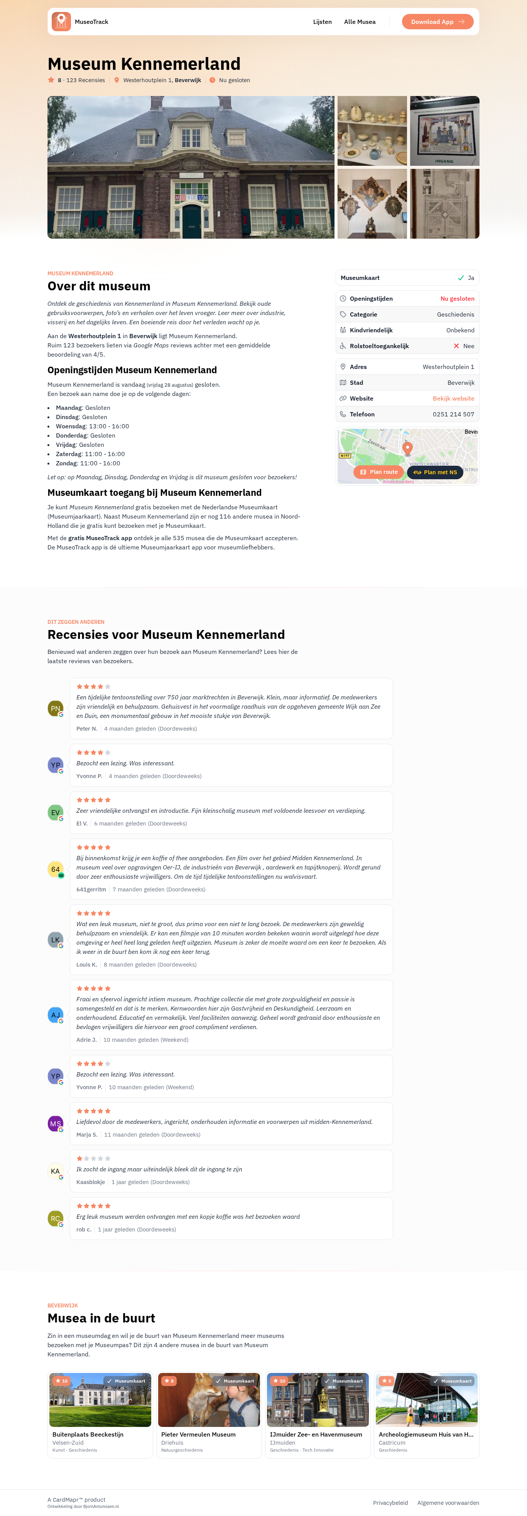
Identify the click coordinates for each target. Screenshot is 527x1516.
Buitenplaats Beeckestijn (87, 1434)
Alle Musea (360, 21)
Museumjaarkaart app (171, 547)
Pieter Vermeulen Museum (198, 1434)
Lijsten (322, 21)
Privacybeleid (390, 1502)
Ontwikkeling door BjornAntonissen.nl (83, 1506)
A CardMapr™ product (76, 1499)
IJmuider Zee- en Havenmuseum (316, 1434)
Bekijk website (454, 398)
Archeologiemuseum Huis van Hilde (429, 1434)
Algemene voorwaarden (448, 1502)
